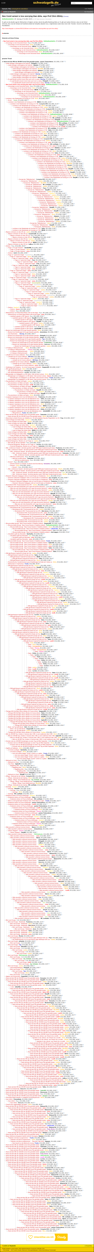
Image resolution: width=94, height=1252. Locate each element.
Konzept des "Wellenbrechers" (27, 179)
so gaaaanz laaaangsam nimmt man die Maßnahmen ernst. (21, 397)
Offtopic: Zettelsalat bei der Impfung (15, 776)
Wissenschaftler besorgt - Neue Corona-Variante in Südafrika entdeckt (24, 523)
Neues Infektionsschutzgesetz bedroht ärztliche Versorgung (22, 1136)
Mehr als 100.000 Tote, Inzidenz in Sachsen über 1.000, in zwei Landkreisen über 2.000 (29, 734)
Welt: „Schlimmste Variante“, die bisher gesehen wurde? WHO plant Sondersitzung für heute (30, 448)
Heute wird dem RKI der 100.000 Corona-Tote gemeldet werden (21, 61)
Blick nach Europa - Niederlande (16, 922)
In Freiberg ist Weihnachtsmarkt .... (15, 348)
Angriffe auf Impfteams (12, 748)
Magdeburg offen (14, 765)
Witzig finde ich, (16, 412)
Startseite (5, 8)
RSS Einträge (6, 1250)
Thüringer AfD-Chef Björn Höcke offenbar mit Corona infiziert (22, 711)
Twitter (27, 642)
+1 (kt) (12, 987)
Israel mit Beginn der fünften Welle (15, 419)
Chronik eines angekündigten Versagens (16, 1104)
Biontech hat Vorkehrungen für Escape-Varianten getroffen (21, 330)
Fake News (11, 764)
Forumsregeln (52, 1250)
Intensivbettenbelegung (16, 967)
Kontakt (19, 1250)
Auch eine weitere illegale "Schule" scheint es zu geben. (27, 753)
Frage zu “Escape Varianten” (15, 247)
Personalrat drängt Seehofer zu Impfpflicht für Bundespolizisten (23, 1097)
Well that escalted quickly (17, 456)
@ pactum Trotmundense (45, 19)
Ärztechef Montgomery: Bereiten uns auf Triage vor (19, 441)
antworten (6, 33)
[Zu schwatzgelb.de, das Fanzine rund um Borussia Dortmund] (47, 3)
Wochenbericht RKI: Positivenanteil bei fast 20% (19, 484)
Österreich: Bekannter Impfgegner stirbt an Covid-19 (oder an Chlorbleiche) (26, 476)
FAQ (9, 8)
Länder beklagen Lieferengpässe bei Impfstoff (18, 63)
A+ (4, 3)
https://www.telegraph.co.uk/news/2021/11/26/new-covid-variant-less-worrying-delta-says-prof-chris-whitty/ (30, 28)
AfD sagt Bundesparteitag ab (13, 369)
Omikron (8, 246)
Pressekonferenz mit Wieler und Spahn (16, 381)
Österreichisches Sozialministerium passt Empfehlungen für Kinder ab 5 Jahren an (30, 562)
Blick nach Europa (11, 920)
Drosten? (10, 462)
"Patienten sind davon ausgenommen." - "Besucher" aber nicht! (27, 1141)
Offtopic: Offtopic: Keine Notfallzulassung (19, 779)
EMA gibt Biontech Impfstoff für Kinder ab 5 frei (18, 553)
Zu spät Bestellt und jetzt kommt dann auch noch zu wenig (23, 79)
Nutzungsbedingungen (33, 1250)
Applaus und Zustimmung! (13, 976)
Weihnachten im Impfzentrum (16, 563)
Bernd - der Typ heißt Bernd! (15, 727)
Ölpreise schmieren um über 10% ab (15, 232)
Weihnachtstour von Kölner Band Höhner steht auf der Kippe (22, 312)
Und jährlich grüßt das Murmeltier (17, 534)
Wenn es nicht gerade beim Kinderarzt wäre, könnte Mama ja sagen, (26, 800)
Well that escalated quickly (22, 460)
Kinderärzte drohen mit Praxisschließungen (17, 795)
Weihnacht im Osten (11, 760)
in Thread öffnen (89, 11)
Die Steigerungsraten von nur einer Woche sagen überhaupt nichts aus (29, 937)
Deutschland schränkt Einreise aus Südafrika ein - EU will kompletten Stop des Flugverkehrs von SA (32, 418)
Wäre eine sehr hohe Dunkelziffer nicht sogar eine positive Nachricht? (26, 486)
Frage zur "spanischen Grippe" (16, 255)
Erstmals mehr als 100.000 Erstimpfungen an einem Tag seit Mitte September (26, 741)
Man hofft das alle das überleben (16, 442)
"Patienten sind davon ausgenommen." (18, 1138)
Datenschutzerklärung (44, 1250)
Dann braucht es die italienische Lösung (23, 1143)
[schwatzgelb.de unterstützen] (47, 1240)
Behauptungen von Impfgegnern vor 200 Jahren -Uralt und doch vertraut (25, 374)
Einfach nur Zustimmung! (12, 1088)
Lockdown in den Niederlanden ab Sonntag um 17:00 (20, 98)
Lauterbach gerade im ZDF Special (19, 316)
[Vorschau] (41, 43)
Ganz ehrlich (9, 1099)
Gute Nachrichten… (13, 333)
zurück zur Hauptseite (9, 11)
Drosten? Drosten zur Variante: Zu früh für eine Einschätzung (26, 463)
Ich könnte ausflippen (13, 750)
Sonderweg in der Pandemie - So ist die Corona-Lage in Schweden (23, 367)
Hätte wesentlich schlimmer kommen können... (18, 827)
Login (86, 8)
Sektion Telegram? (13, 830)
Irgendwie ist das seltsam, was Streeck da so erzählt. (44, 1036)
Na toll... (10, 100)
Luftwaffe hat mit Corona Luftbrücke (15, 355)
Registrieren (90, 8)
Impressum (24, 1250)
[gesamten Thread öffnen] (65, 61)
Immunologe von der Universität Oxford (16, 43)
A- (2, 3)
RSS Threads (14, 1250)
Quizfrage (8, 786)
